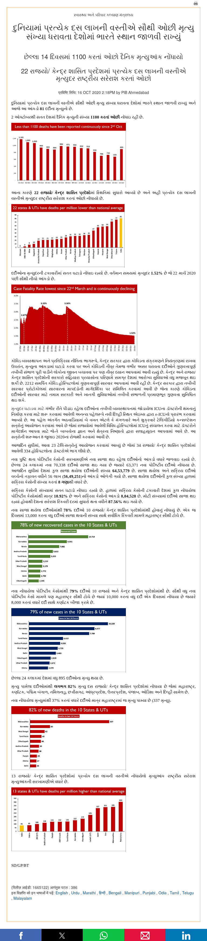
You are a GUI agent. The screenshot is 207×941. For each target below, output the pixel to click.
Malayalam (22, 898)
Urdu (76, 892)
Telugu (188, 892)
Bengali (115, 892)
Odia (163, 892)
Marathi (90, 892)
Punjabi (149, 892)
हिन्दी (102, 892)
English (62, 892)
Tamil (175, 892)
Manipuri (132, 892)
